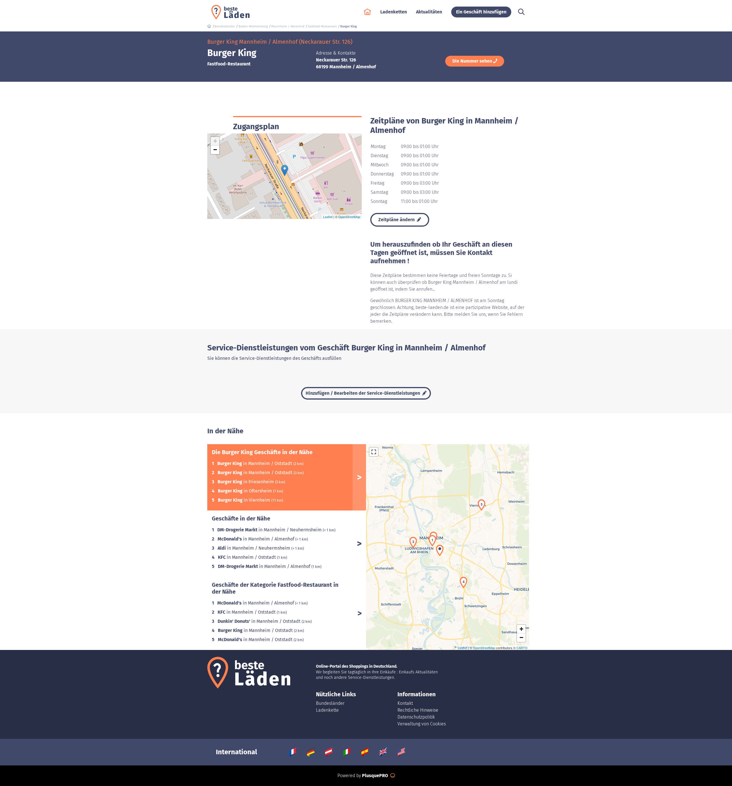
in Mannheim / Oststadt (255, 463)
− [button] (215, 149)
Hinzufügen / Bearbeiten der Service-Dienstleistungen (363, 393)
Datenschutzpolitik (416, 717)
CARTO (522, 647)
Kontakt (405, 703)
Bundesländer (330, 703)
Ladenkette (327, 710)
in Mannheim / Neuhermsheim (270, 529)
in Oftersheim (245, 491)
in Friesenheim (246, 481)
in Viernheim (244, 500)
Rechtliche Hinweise (417, 710)
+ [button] (215, 141)
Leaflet (328, 216)
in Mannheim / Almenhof (256, 539)
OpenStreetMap (349, 216)
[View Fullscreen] (373, 452)
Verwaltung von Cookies (421, 724)
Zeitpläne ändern (397, 219)
